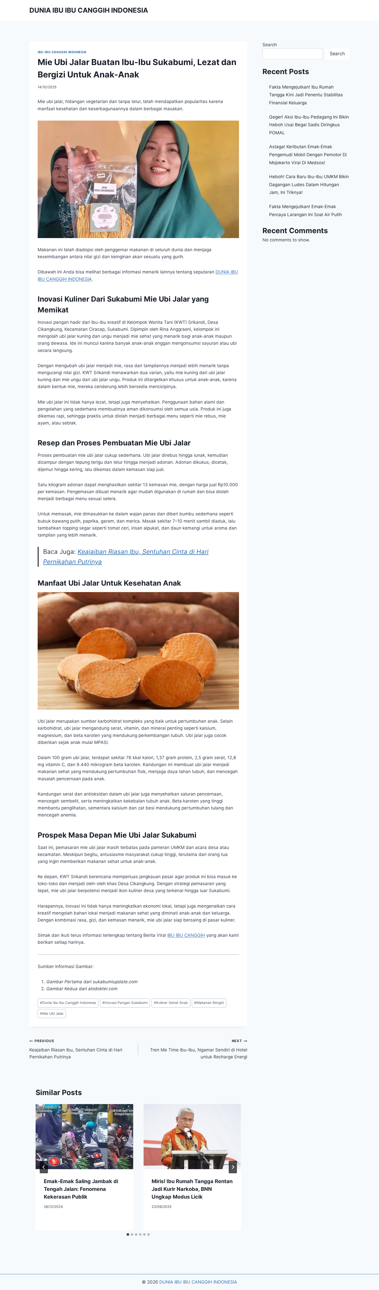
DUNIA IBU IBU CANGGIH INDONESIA (198, 1282)
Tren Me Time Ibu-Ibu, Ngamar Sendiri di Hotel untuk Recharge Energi (198, 1049)
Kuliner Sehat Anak (171, 1003)
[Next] (233, 1167)
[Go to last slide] (44, 1167)
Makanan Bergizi (209, 1003)
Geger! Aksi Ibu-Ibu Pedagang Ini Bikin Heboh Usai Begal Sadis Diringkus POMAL (309, 124)
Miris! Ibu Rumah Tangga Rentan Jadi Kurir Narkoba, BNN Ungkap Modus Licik (192, 1189)
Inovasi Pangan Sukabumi (124, 1003)
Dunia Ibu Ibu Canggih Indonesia (68, 1003)
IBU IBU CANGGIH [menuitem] (186, 935)
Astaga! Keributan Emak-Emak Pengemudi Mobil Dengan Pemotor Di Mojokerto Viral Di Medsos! (308, 154)
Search (269, 44)
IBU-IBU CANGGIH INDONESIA (62, 52)
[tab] (128, 1234)
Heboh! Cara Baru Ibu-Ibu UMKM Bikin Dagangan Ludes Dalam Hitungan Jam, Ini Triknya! (309, 184)
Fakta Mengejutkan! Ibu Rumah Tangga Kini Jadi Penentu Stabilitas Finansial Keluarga (306, 94)
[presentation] (84, 1136)
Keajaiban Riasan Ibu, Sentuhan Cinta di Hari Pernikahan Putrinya (75, 1049)
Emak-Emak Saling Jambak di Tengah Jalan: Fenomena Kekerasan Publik (81, 1189)
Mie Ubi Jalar (52, 1013)
